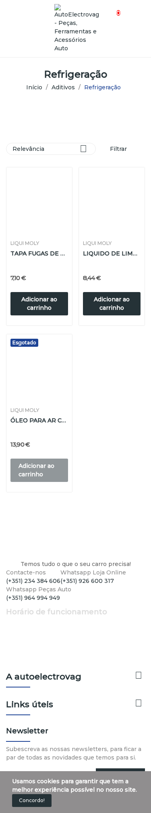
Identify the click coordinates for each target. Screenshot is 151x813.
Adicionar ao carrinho (39, 303)
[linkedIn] (25, 605)
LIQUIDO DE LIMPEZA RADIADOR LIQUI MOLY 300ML (112, 253)
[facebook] (8, 605)
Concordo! (32, 800)
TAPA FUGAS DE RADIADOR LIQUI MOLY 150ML (39, 253)
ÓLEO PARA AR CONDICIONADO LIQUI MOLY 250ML (39, 420)
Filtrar (117, 148)
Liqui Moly (24, 243)
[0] (111, 8)
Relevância (49, 148)
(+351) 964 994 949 (33, 597)
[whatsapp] (33, 605)
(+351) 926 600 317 (87, 581)
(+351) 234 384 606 (33, 581)
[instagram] (16, 605)
